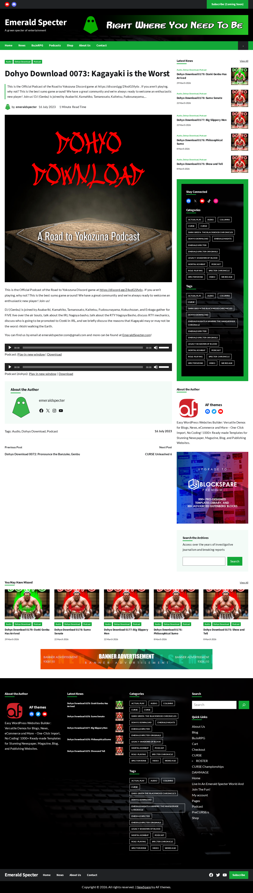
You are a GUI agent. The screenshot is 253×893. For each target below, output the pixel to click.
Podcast (37, 61)
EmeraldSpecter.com (136, 335)
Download (54, 354)
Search (234, 561)
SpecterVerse (195, 277)
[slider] (164, 347)
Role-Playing (195, 270)
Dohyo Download (22, 61)
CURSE (191, 226)
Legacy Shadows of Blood (202, 344)
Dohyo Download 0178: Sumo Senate (199, 98)
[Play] (10, 348)
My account (200, 795)
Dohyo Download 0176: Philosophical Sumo (200, 142)
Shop (195, 818)
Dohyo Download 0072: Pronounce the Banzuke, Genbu (42, 454)
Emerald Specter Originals (203, 251)
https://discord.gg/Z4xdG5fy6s (121, 290)
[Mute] (156, 348)
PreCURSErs (200, 812)
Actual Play (194, 219)
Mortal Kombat (196, 264)
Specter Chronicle (219, 270)
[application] (88, 348)
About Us (198, 726)
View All (244, 60)
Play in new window (31, 354)
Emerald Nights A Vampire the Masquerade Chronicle (211, 323)
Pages (196, 801)
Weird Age (226, 277)
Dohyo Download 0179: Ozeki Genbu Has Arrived (202, 76)
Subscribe (238, 875)
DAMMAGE (200, 772)
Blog (195, 732)
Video (212, 277)
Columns (225, 219)
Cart (195, 744)
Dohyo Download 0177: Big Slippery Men (202, 120)
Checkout (198, 749)
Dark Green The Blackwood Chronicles (210, 308)
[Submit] (244, 705)
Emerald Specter (36, 22)
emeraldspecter (26, 107)
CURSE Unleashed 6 (158, 454)
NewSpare (144, 887)
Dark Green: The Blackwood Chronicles (210, 232)
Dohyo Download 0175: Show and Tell (200, 164)
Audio (8, 61)
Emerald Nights (222, 238)
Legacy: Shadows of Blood (203, 258)
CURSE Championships (208, 766)
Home (196, 778)
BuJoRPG (198, 738)
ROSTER (202, 761)
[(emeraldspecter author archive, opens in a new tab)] (8, 109)
